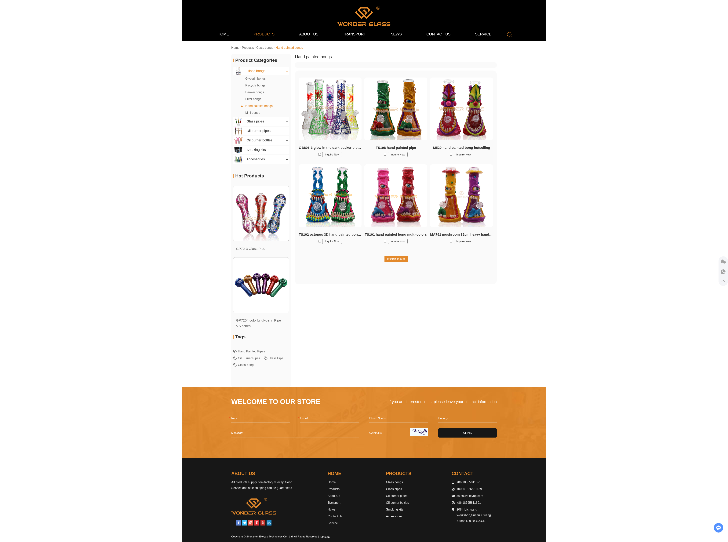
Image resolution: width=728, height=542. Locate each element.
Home (223, 34)
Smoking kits (394, 509)
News (396, 34)
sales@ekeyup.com (470, 495)
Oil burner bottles (397, 502)
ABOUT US (243, 473)
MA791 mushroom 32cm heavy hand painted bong (461, 234)
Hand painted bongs (259, 105)
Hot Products (249, 175)
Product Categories (256, 60)
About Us (308, 34)
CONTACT (462, 473)
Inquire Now (332, 154)
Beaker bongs (254, 92)
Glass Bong (246, 364)
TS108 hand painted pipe (396, 148)
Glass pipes (394, 489)
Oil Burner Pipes (249, 358)
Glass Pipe (276, 358)
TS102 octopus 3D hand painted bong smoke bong (330, 234)
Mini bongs (252, 112)
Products (264, 34)
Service (483, 34)
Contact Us (438, 34)
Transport (354, 34)
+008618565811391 (470, 489)
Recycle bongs (255, 85)
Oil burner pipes (396, 495)
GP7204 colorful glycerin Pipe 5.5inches (258, 323)
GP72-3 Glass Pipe (250, 249)
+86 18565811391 (469, 502)
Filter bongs (253, 99)
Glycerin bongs (255, 78)
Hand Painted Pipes (251, 351)
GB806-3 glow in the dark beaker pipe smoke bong (330, 148)
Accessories (394, 516)
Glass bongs (264, 47)
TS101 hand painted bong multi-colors (396, 234)
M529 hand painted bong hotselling (461, 148)
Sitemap (325, 536)
